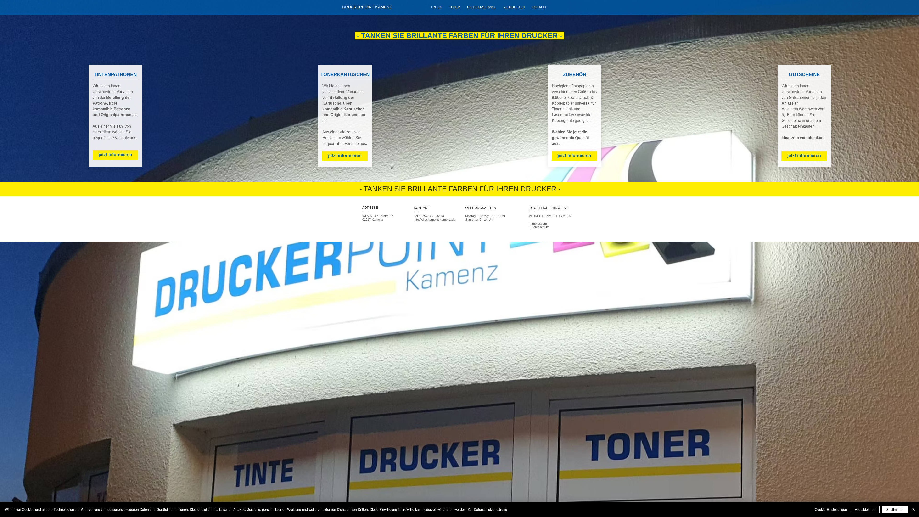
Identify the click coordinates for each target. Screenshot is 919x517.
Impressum (539, 223)
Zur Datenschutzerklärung (487, 509)
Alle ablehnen (865, 509)
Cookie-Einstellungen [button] (831, 509)
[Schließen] (913, 509)
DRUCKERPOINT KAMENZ (367, 7)
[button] (482, 7)
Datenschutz (540, 227)
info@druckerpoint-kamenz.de (434, 219)
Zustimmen (894, 509)
